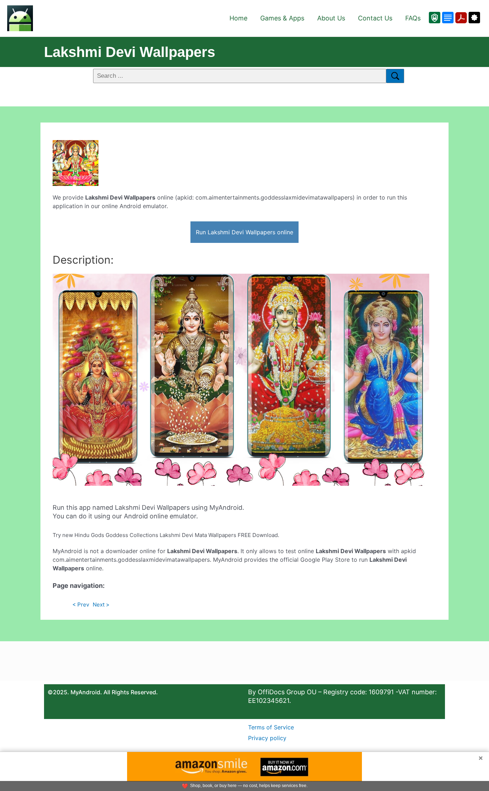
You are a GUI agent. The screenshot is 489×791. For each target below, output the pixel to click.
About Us (331, 18)
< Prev (80, 604)
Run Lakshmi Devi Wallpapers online (244, 232)
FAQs (413, 18)
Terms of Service (271, 727)
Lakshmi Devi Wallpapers (129, 52)
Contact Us (375, 18)
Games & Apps (282, 18)
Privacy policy (267, 738)
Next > (101, 604)
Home (238, 18)
